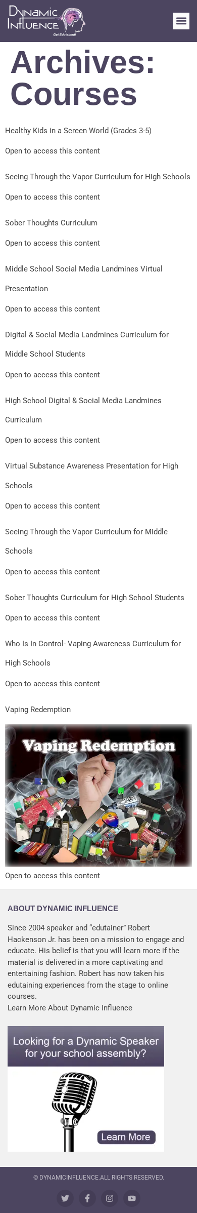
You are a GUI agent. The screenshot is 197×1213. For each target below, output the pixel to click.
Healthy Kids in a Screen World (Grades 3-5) (78, 130)
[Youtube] (131, 1198)
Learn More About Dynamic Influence (70, 1007)
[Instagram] (109, 1198)
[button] (181, 21)
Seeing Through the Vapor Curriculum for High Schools (97, 176)
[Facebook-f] (87, 1198)
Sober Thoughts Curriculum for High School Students (94, 597)
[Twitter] (65, 1198)
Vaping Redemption (38, 709)
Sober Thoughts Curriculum (51, 222)
